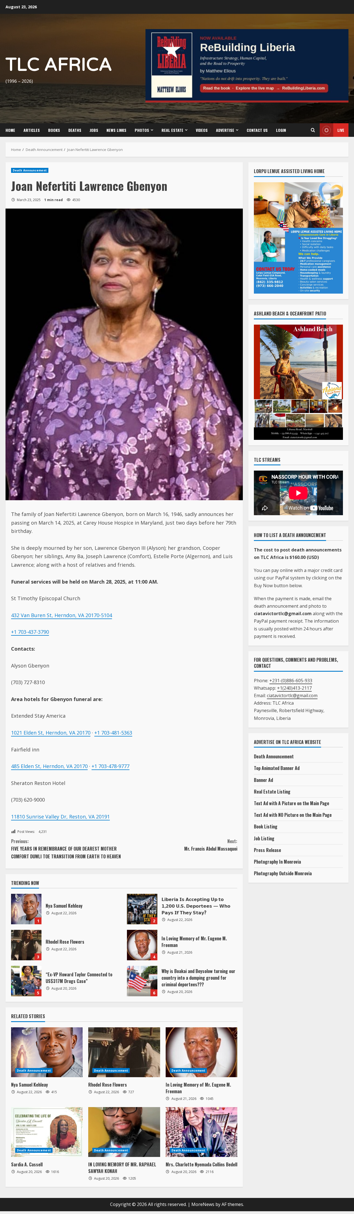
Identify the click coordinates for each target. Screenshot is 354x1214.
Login (281, 130)
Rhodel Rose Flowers (26, 945)
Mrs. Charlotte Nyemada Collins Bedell (201, 1164)
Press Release (267, 850)
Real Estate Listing (272, 791)
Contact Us (257, 130)
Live (340, 130)
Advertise (225, 130)
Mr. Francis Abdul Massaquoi (210, 845)
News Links (116, 130)
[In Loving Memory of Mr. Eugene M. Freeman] (201, 1052)
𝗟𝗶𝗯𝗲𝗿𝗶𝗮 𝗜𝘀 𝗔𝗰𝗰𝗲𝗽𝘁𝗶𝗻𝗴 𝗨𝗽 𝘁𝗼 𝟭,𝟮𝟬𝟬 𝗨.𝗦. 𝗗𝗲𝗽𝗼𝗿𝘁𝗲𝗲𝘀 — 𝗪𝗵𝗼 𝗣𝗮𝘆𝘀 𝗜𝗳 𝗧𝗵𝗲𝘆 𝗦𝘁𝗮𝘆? (142, 909)
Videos (202, 130)
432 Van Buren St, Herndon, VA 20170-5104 (61, 615)
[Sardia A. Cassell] (47, 1132)
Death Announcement (30, 170)
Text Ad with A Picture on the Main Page (291, 803)
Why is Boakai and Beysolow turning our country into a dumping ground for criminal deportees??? (142, 981)
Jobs (94, 130)
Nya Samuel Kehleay (26, 909)
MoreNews (202, 1204)
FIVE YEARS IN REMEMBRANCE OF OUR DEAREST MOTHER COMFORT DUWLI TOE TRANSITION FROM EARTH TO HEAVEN (66, 848)
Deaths (74, 130)
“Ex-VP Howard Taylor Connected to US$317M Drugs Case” (26, 981)
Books (54, 130)
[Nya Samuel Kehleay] (47, 1052)
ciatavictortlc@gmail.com (292, 695)
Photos (142, 130)
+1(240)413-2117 (294, 688)
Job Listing (264, 838)
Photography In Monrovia (277, 861)
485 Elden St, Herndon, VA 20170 (49, 766)
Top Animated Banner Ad (277, 768)
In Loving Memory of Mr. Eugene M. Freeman (142, 945)
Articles (32, 130)
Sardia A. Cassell (27, 1164)
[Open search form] (313, 130)
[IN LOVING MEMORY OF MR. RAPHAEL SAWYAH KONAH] (124, 1132)
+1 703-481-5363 (113, 732)
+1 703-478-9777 (110, 766)
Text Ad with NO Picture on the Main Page (293, 815)
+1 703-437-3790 (30, 631)
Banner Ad (263, 780)
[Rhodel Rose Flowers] (124, 1052)
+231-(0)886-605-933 (290, 680)
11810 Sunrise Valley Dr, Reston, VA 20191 (60, 816)
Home (10, 130)
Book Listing (265, 826)
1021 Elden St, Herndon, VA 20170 (50, 732)
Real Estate (172, 130)
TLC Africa (59, 65)
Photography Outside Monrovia (283, 873)
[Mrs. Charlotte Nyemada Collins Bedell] (201, 1132)
